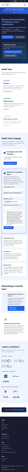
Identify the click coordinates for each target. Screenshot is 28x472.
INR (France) (4, 444)
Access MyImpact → (8, 91)
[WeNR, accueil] (6, 4)
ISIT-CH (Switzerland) (6, 448)
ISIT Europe (4, 450)
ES (25, 1)
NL (18, 1)
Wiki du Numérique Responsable (9, 452)
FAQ (22, 409)
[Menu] (24, 4)
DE (21, 1)
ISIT (13, 29)
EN (15, 1)
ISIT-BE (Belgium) (5, 446)
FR (11, 1)
